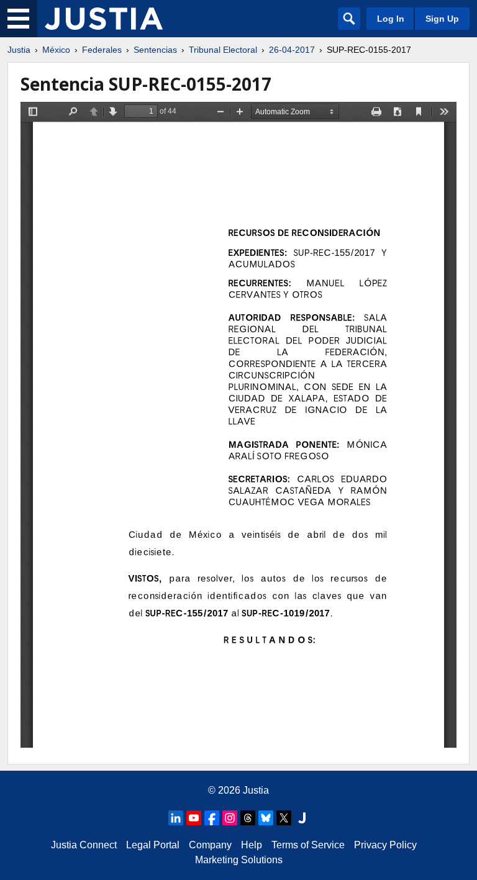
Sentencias (155, 50)
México (56, 50)
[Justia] (104, 18)
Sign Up (442, 19)
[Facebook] (211, 817)
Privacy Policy (385, 845)
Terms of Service (308, 845)
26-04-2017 (292, 50)
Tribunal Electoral (223, 50)
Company (210, 845)
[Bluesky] (265, 817)
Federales (102, 50)
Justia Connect (84, 845)
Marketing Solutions (239, 860)
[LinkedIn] (175, 817)
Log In (390, 19)
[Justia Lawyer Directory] (301, 817)
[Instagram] (229, 817)
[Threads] (247, 817)
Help (251, 845)
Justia (18, 50)
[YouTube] (193, 817)
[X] (283, 817)
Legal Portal (152, 845)
